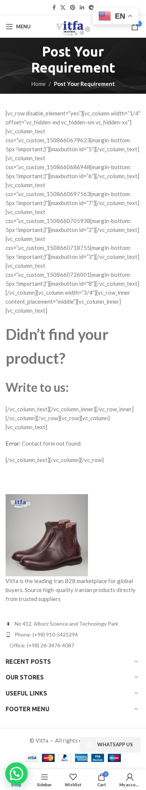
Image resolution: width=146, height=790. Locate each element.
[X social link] (63, 8)
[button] (16, 773)
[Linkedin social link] (81, 8)
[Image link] (47, 534)
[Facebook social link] (54, 8)
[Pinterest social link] (72, 8)
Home (38, 83)
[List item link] (73, 635)
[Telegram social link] (91, 8)
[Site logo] (72, 25)
